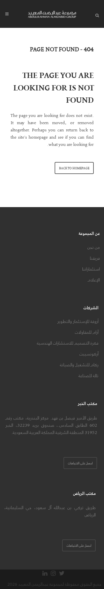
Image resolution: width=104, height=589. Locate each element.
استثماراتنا (91, 269)
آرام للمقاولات (86, 332)
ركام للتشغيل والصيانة (79, 365)
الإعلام (94, 280)
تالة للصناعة (88, 375)
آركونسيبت (88, 354)
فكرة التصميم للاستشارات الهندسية (67, 343)
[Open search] (96, 14)
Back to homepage (74, 168)
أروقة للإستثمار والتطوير (77, 321)
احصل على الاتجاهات (80, 463)
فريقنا (95, 258)
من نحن (93, 247)
